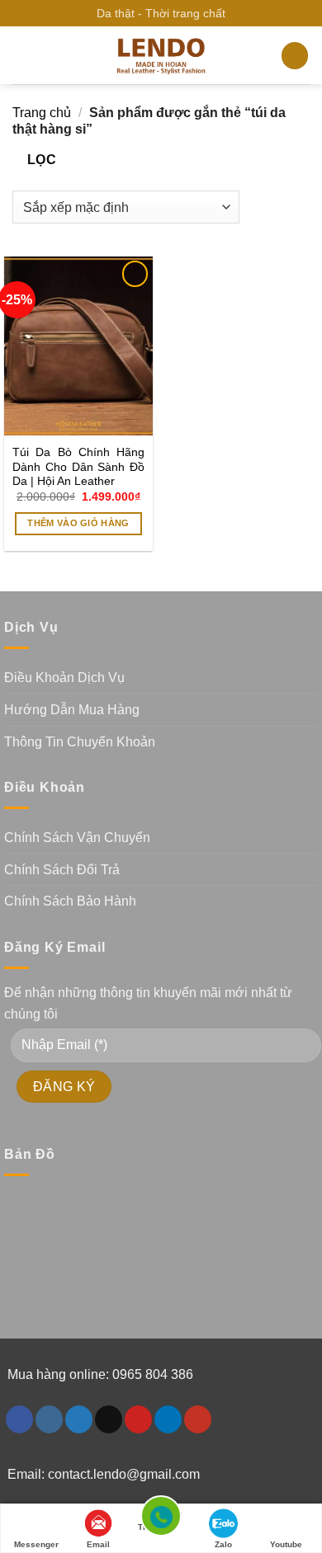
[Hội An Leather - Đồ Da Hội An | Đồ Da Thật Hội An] (161, 55)
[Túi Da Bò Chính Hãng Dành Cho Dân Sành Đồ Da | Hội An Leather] (78, 345)
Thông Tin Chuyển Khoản (79, 742)
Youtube (286, 1544)
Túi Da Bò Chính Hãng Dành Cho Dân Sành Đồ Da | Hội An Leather (78, 466)
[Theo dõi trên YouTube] (197, 1419)
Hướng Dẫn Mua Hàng (72, 710)
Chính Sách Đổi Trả (62, 870)
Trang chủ (41, 113)
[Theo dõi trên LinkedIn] (168, 1419)
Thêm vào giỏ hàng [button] (78, 523)
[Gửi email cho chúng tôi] (108, 1419)
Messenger (36, 1544)
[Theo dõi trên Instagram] (49, 1419)
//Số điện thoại (161, 1522)
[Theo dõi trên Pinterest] (138, 1419)
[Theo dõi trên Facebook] (19, 1419)
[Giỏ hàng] (295, 55)
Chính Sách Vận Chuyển (77, 838)
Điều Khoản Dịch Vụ (64, 678)
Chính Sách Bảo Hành (70, 901)
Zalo (223, 1544)
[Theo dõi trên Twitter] (78, 1419)
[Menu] (22, 55)
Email (98, 1544)
